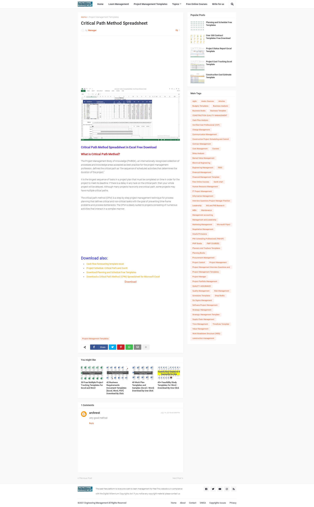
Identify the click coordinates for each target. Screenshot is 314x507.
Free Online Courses (200, 182)
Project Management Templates (104, 17)
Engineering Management (202, 168)
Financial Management (201, 172)
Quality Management (200, 291)
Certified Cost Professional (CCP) (206, 125)
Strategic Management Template (205, 315)
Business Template (218, 111)
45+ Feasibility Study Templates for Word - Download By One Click (168, 385)
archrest (94, 412)
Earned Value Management (203, 158)
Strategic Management (201, 310)
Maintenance (206, 210)
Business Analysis (220, 106)
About (182, 503)
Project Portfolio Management (204, 281)
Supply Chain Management (203, 319)
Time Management (200, 324)
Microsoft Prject (223, 224)
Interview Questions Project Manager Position (211, 201)
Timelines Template (221, 324)
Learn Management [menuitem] (118, 4)
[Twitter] (112, 347)
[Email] (137, 347)
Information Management (202, 196)
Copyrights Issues (217, 503)
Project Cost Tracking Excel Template (219, 63)
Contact (192, 503)
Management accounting (202, 215)
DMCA (203, 503)
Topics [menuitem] (175, 4)
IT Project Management (202, 191)
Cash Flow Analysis (200, 120)
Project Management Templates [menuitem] (150, 4)
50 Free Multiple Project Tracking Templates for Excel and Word (92, 385)
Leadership (196, 206)
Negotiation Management (202, 229)
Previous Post (85, 478)
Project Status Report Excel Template (219, 49)
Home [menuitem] (100, 4)
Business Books (199, 111)
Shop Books (220, 296)
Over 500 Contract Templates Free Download (218, 36)
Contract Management (201, 144)
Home (84, 17)
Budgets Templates (200, 106)
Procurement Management (203, 258)
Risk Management (221, 291)
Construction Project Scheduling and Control (210, 139)
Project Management (218, 262)
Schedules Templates (201, 296)
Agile (194, 101)
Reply (91, 423)
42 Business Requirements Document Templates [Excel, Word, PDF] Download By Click (116, 388)
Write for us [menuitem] (218, 4)
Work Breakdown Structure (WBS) (206, 334)
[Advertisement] (130, 62)
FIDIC (220, 168)
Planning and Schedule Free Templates (219, 23)
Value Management (200, 329)
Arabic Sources (207, 101)
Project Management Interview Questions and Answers (211, 267)
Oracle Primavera (199, 234)
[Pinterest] (121, 347)
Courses (215, 149)
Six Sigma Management (202, 300)
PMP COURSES (213, 243)
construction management (203, 338)
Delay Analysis (198, 153)
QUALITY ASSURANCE (201, 286)
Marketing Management (202, 224)
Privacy (233, 503)
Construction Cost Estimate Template (218, 76)
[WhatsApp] (129, 347)
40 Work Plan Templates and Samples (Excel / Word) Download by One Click (143, 386)
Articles (221, 101)
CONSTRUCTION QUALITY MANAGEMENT (209, 115)
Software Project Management (205, 305)
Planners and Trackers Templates (206, 248)
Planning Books (198, 253)
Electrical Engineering (201, 163)
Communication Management (204, 134)
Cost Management (200, 149)
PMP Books (197, 243)
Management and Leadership (204, 220)
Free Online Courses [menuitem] (196, 4)
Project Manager (199, 277)
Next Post (177, 478)
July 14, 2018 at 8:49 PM (170, 413)
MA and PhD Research (215, 206)
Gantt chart (218, 182)
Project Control (198, 262)
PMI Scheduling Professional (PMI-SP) (208, 239)
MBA (194, 210)
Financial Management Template (205, 177)
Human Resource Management (205, 187)
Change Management (201, 130)
